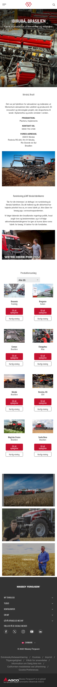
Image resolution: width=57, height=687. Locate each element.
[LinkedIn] (40, 631)
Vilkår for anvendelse (36, 660)
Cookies (36, 657)
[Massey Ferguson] (28, 4)
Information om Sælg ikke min (26, 663)
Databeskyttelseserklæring (14, 657)
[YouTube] (32, 631)
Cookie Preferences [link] (28, 669)
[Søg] (54, 4)
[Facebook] (6, 631)
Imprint (48, 657)
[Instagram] (23, 631)
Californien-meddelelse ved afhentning (26, 666)
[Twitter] (15, 631)
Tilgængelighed (13, 660)
